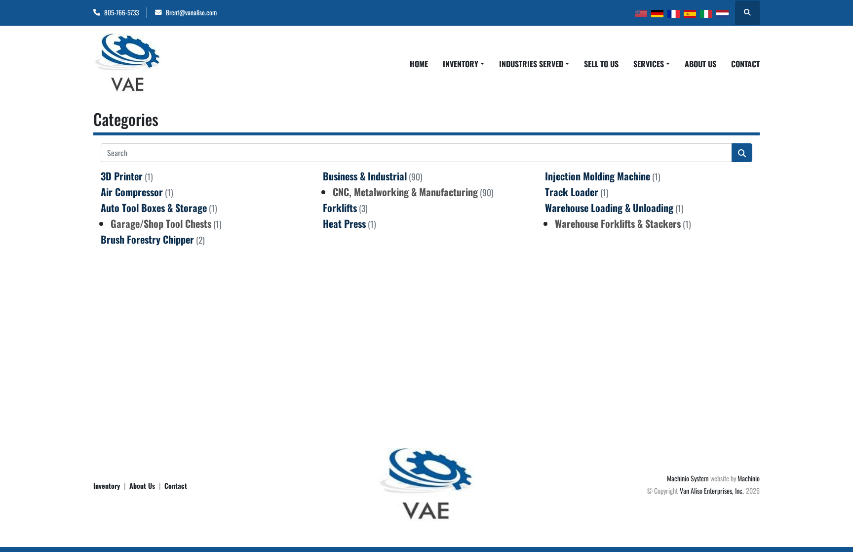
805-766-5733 (121, 12)
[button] (463, 64)
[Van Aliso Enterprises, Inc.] (426, 484)
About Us (700, 64)
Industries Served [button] (531, 64)
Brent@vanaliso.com (191, 12)
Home (419, 64)
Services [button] (648, 64)
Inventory (460, 64)
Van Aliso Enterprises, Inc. (712, 490)
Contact (745, 64)
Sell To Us (601, 64)
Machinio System (688, 478)
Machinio (748, 478)
